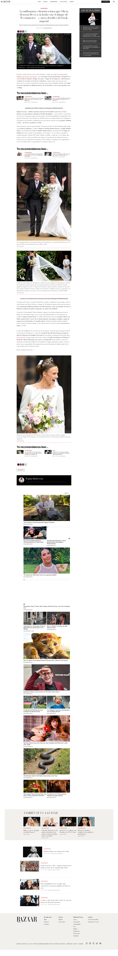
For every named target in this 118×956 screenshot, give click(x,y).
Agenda (72, 1)
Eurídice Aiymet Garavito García (57, 853)
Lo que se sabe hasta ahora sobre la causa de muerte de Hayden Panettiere (56, 901)
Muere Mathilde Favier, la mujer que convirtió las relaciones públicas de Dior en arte (55, 886)
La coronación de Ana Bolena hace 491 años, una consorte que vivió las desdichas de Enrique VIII (33, 453)
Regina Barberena (48, 28)
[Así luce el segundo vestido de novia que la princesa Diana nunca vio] (48, 154)
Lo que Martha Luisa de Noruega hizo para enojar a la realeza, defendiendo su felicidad (34, 155)
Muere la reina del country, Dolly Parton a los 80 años (90, 41)
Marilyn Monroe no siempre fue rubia (56, 851)
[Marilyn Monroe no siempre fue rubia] (32, 852)
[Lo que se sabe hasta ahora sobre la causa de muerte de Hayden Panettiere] (29, 900)
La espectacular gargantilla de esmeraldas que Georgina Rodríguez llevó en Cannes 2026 (91, 35)
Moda (39, 1)
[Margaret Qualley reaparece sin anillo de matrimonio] (86, 821)
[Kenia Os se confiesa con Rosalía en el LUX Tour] (68, 821)
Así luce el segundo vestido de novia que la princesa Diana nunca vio (61, 154)
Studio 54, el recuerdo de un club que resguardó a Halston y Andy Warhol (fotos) (61, 453)
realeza (20, 470)
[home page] (6, 2)
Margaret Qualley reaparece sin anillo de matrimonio (85, 832)
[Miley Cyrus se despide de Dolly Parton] (31, 821)
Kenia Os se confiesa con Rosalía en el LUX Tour (68, 831)
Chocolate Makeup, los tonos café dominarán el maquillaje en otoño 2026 (91, 47)
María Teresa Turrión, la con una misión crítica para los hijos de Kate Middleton (34, 99)
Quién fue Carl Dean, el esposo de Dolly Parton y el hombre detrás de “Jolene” (91, 28)
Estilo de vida (63, 1)
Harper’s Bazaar (62, 156)
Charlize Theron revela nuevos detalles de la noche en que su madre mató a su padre (50, 833)
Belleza (45, 1)
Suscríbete (105, 1)
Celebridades (53, 1)
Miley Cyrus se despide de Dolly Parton (31, 831)
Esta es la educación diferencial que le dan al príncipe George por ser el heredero (62, 99)
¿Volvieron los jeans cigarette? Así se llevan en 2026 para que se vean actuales (91, 54)
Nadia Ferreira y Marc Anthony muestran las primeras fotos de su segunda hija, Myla (56, 866)
